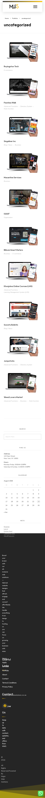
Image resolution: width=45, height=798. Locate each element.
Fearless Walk (10, 102)
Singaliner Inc (10, 141)
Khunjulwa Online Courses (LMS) (18, 286)
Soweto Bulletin (11, 325)
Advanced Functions (11, 106)
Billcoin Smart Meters (13, 250)
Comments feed (9, 534)
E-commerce (8, 70)
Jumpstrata (9, 361)
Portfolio (15, 18)
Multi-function (9, 109)
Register (7, 527)
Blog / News (8, 145)
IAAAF (7, 213)
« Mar (6, 512)
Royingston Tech (11, 66)
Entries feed (8, 531)
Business (18, 145)
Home (7, 18)
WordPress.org (9, 536)
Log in (6, 529)
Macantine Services (12, 177)
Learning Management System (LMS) (16, 292)
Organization (8, 217)
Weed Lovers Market (13, 397)
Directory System (26, 106)
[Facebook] (5, 706)
